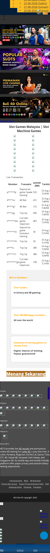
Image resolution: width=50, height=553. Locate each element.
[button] (4, 121)
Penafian (37, 487)
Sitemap (27, 487)
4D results (24, 448)
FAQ (47, 484)
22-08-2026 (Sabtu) (35, 3)
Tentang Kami (15, 481)
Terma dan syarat (9, 484)
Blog (26, 481)
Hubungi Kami (15, 487)
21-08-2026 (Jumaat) (36, 7)
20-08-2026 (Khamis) (36, 10)
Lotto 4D (26, 451)
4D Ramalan (35, 481)
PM (1, 550)
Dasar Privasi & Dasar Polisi (31, 484)
